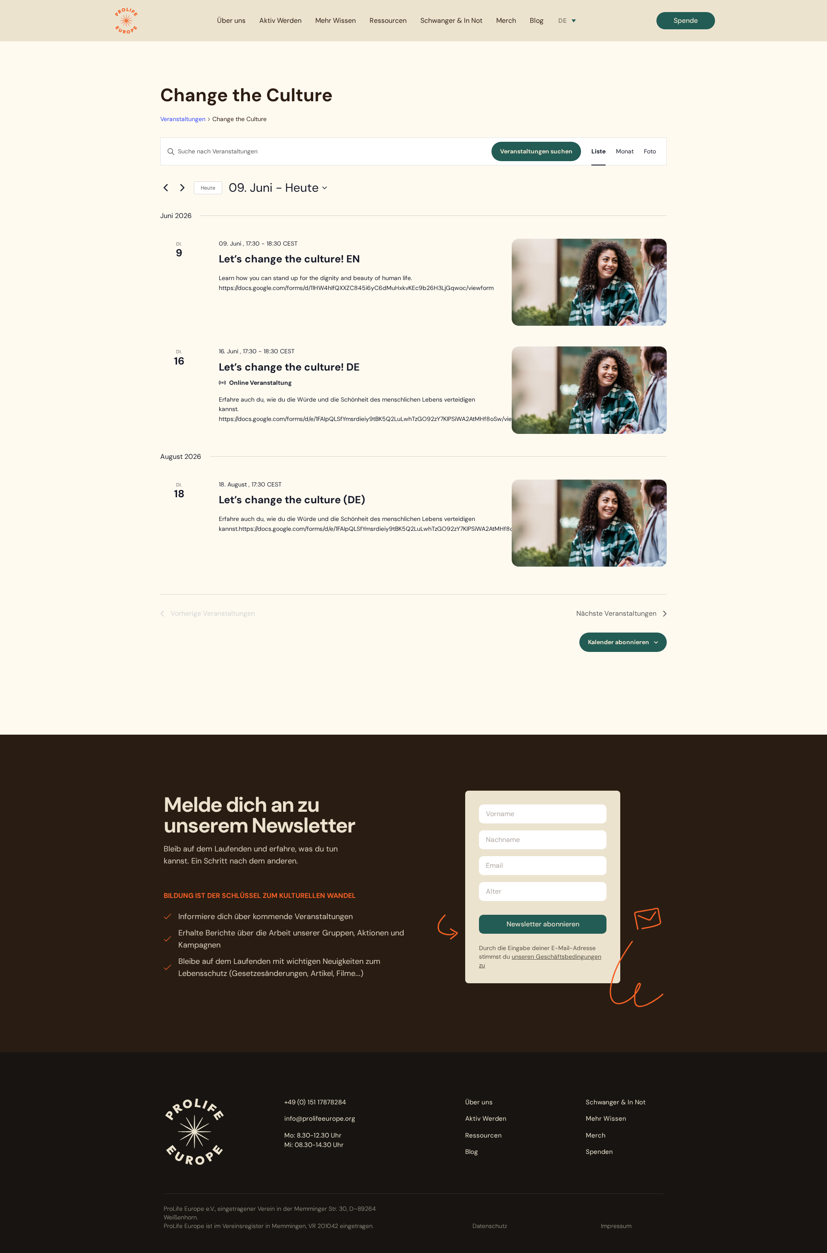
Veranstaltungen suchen (536, 151)
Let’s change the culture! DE (289, 367)
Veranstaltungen (182, 119)
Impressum (616, 1226)
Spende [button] (686, 20)
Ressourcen (388, 20)
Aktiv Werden (280, 20)
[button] (126, 20)
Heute (208, 187)
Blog (537, 20)
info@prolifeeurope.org (319, 1118)
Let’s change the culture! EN (289, 258)
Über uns (231, 20)
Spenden (599, 1151)
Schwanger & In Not (451, 20)
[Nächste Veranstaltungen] (182, 188)
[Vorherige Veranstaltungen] (165, 188)
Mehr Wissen (335, 20)
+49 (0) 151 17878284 (315, 1102)
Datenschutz (490, 1226)
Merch (506, 20)
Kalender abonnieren (618, 642)
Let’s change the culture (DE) (292, 499)
